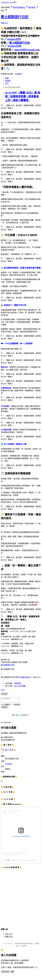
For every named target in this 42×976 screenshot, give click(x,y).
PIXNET (10, 943)
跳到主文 (4, 23)
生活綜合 (18, 74)
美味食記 (17, 683)
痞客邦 (23, 677)
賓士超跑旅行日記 (14, 17)
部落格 (7, 81)
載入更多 (4, 694)
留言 (28, 677)
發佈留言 (4, 707)
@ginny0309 (14, 39)
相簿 (7, 78)
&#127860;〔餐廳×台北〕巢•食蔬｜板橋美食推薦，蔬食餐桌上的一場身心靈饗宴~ (22, 96)
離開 (12, 972)
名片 (7, 83)
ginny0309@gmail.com (27, 49)
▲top (3, 690)
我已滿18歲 (5, 972)
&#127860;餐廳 (19, 686)
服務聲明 (23, 946)
